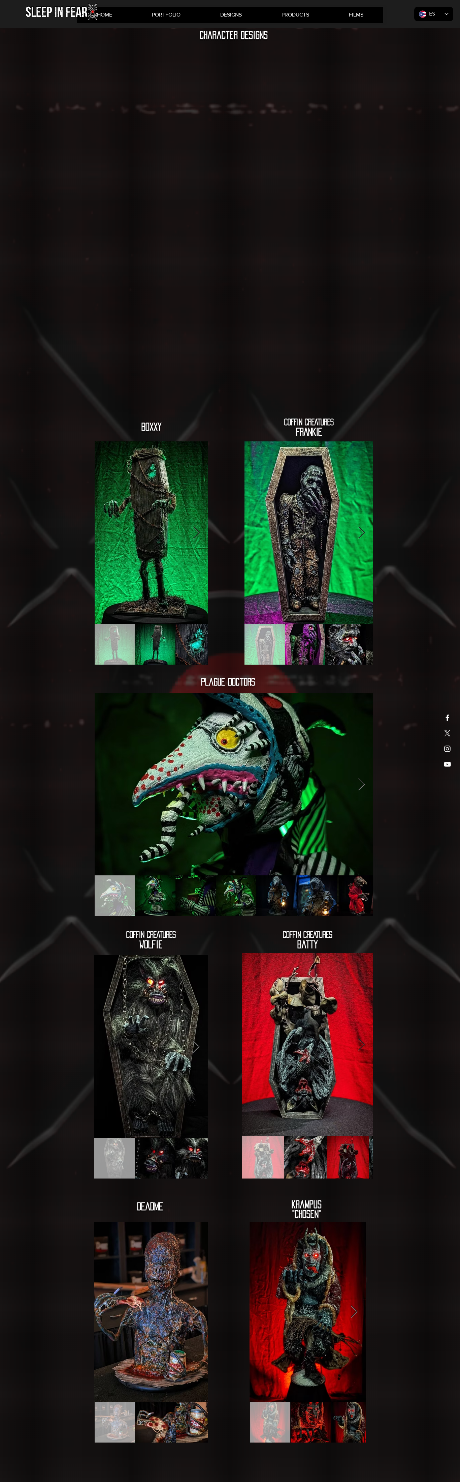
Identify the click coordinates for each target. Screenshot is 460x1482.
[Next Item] (196, 533)
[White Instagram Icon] (447, 749)
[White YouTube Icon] (447, 764)
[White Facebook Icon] (447, 718)
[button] (295, 15)
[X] (447, 733)
